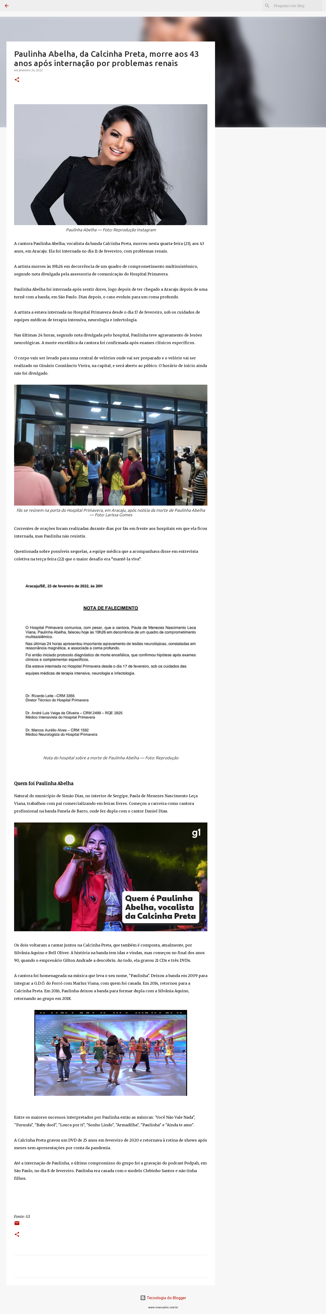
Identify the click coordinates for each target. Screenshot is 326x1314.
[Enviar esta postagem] (17, 1224)
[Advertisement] (239, 206)
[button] (17, 80)
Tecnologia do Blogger (166, 1298)
